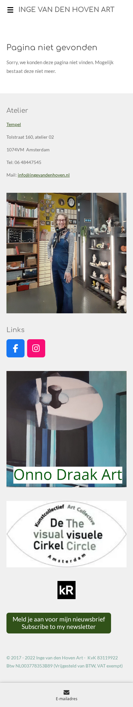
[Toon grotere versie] (66, 253)
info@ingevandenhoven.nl (44, 175)
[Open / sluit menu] (10, 9)
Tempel (13, 124)
